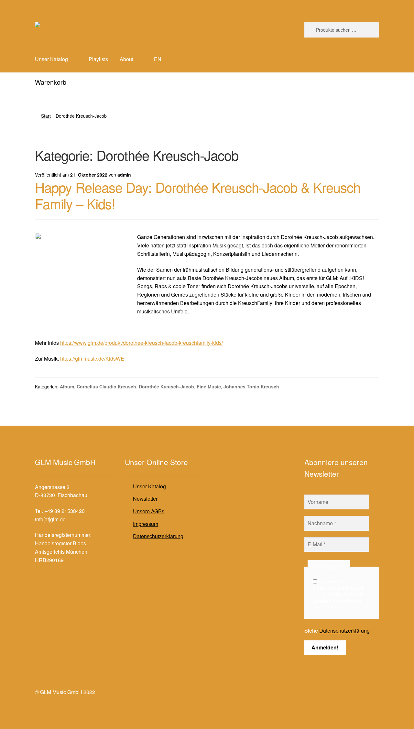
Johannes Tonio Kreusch (251, 386)
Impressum (145, 524)
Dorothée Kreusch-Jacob (166, 386)
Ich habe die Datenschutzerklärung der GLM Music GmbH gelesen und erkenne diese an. (338, 594)
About (126, 59)
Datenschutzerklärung (158, 536)
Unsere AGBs (148, 511)
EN (157, 59)
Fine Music (209, 386)
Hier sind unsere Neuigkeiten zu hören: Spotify (88, 17)
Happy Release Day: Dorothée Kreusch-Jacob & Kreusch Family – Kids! (197, 195)
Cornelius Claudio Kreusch (106, 386)
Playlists (98, 59)
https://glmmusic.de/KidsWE (92, 358)
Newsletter (145, 498)
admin (124, 174)
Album (67, 386)
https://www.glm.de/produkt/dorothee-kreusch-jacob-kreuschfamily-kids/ (141, 342)
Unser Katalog (149, 486)
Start (46, 116)
